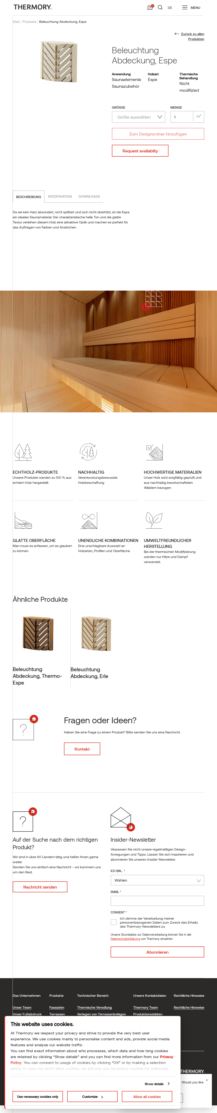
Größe (118, 107)
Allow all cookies (147, 1096)
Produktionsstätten (147, 1014)
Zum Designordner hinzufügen (158, 133)
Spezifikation (60, 196)
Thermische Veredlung (94, 1007)
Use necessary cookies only (37, 1096)
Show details (154, 1084)
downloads (89, 196)
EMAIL (116, 892)
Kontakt (82, 748)
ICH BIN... (118, 871)
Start (16, 21)
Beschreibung (28, 197)
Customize (90, 1096)
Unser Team (22, 1007)
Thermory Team (145, 1007)
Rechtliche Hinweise (189, 1007)
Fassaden (56, 1007)
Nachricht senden (40, 886)
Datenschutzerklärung (125, 939)
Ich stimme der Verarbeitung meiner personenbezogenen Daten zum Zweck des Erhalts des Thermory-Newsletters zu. (159, 922)
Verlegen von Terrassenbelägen (101, 1014)
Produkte (29, 21)
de (170, 7)
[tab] (29, 196)
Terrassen (57, 1014)
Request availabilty (140, 150)
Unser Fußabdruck (27, 1014)
